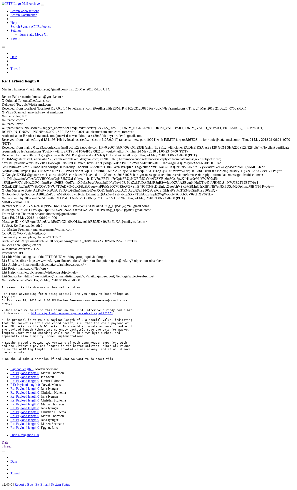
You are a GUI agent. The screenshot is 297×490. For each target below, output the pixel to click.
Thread (15, 68)
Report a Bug (24, 484)
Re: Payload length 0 (24, 373)
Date (13, 57)
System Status (60, 484)
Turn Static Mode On (33, 34)
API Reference (41, 26)
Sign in (15, 38)
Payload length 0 (21, 369)
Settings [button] (15, 30)
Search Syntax (20, 26)
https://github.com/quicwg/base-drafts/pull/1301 (72, 313)
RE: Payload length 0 (25, 385)
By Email (41, 484)
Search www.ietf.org (24, 11)
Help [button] (13, 23)
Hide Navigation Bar (24, 435)
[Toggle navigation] (42, 4)
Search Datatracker (23, 15)
